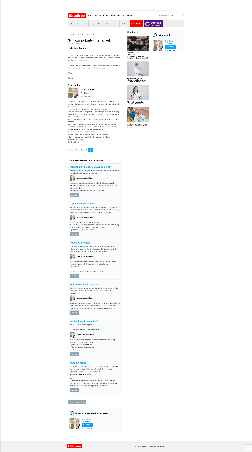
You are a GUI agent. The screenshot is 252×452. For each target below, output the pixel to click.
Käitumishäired (78, 362)
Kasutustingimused (157, 446)
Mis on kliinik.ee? (141, 446)
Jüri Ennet (170, 42)
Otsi (183, 15)
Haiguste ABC (96, 24)
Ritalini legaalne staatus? (84, 321)
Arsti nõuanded (111, 24)
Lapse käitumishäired (82, 203)
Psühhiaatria (90, 34)
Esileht (70, 34)
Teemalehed (81, 24)
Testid (124, 24)
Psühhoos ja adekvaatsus (84, 284)
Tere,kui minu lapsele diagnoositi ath (90, 167)
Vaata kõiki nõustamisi (77, 402)
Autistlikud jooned (80, 242)
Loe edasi (74, 195)
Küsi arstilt (136, 24)
